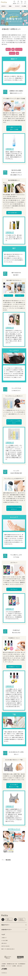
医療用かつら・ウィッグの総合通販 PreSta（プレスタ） (12, 909)
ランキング (17, 6)
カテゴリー (4, 6)
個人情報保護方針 (21, 963)
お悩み (10, 6)
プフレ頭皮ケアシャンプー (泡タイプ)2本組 (14, 128)
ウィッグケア (19, 49)
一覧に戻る (8, 859)
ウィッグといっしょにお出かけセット (14, 508)
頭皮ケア (8, 49)
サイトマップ (8, 965)
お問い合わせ (4, 943)
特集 (25, 909)
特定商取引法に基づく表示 (12, 963)
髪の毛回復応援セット (14, 213)
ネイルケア (12, 53)
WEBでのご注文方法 (5, 946)
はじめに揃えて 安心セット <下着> (14, 786)
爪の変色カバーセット (14, 667)
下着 (17, 53)
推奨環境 (3, 965)
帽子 (13, 49)
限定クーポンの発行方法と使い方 (7, 949)
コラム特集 (24, 6)
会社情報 (14, 965)
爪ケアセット (14, 589)
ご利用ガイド (4, 937)
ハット (8, 295)
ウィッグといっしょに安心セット (14, 422)
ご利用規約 (3, 963)
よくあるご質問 (4, 940)
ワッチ (19, 295)
